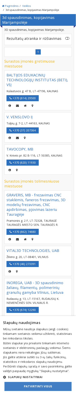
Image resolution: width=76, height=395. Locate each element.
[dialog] (38, 355)
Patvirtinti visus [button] (38, 386)
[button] (38, 377)
